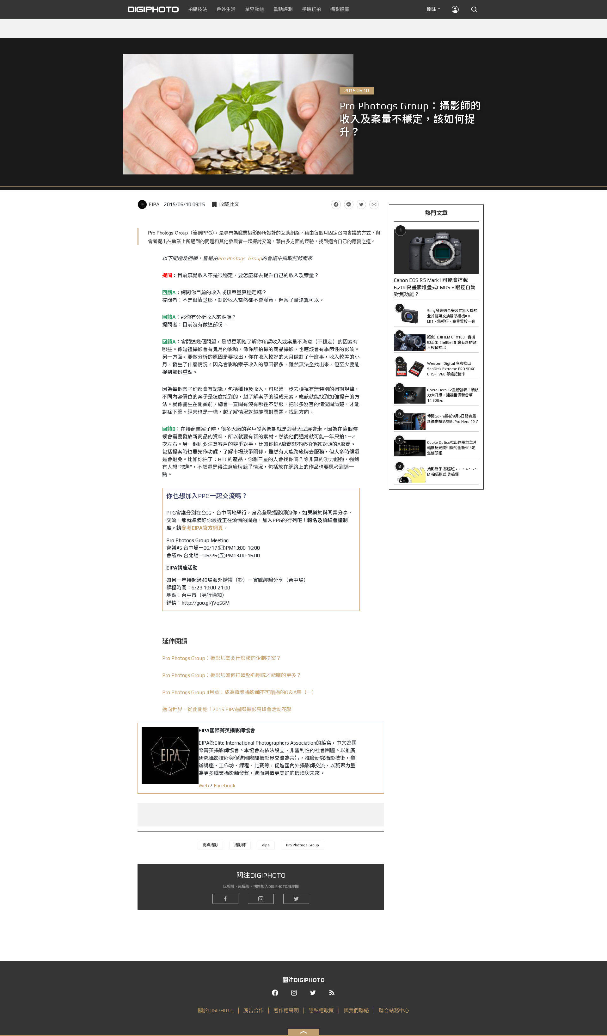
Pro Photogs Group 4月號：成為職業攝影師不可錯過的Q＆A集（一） (239, 692)
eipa (266, 845)
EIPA (154, 204)
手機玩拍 (311, 9)
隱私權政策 (321, 1011)
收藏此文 (229, 204)
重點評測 (282, 9)
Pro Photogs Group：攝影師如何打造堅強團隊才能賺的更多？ (231, 675)
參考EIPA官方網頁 (202, 528)
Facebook (336, 204)
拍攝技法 (197, 9)
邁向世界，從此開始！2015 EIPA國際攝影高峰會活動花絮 (227, 709)
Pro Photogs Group (240, 258)
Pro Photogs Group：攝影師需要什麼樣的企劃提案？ (221, 658)
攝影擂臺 (339, 9)
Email (374, 204)
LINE (348, 204)
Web (204, 786)
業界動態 (254, 9)
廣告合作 (253, 1011)
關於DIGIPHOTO (216, 1011)
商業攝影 (210, 845)
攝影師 (240, 845)
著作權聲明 (286, 1011)
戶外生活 (226, 9)
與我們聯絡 (356, 1011)
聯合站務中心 (394, 1011)
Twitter (361, 204)
